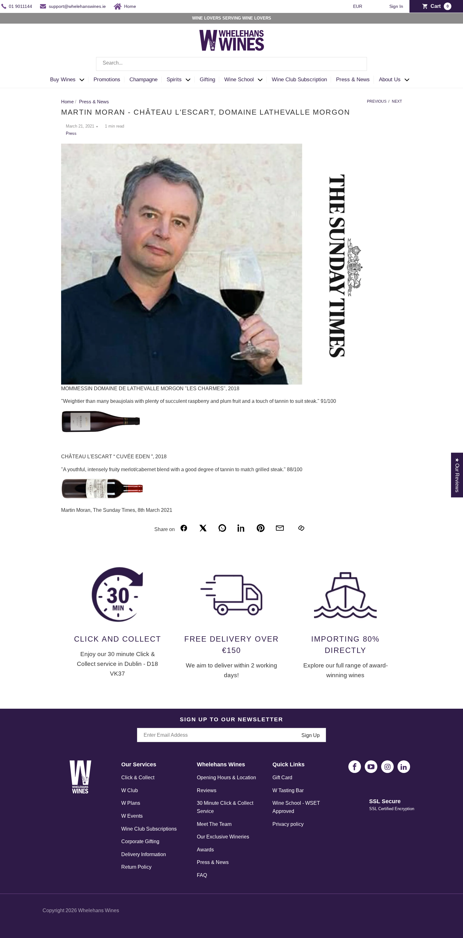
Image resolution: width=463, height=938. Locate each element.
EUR (358, 6)
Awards (205, 849)
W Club (129, 790)
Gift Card (282, 777)
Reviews (206, 790)
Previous (376, 101)
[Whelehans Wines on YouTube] (371, 766)
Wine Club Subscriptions (149, 829)
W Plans (130, 803)
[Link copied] (301, 528)
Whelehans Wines (98, 910)
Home (130, 6)
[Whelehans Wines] (231, 40)
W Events (132, 816)
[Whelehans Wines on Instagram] (387, 766)
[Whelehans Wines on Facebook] (354, 766)
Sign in (396, 6)
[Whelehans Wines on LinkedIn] (403, 766)
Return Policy (136, 867)
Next (397, 101)
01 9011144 (20, 6)
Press (71, 133)
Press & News (213, 862)
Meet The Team (214, 824)
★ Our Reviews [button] (457, 475)
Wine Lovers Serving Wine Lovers (231, 18)
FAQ (202, 875)
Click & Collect (137, 777)
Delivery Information (143, 854)
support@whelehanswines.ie (77, 6)
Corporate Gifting (140, 841)
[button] (69, 80)
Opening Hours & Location (226, 777)
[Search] (357, 64)
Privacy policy (288, 824)
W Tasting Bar (288, 790)
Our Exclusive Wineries (223, 836)
